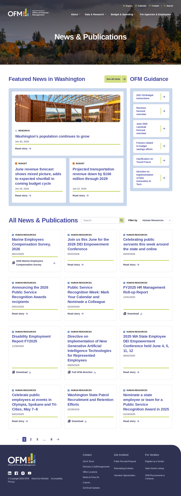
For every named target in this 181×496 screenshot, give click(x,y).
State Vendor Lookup (154, 468)
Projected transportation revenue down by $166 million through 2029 (93, 174)
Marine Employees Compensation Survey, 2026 (31, 244)
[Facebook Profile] (16, 473)
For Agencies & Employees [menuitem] (155, 14)
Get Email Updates (91, 488)
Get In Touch (88, 461)
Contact (155, 6)
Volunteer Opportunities (124, 475)
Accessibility (56, 478)
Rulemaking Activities (123, 468)
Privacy (11, 482)
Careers (86, 482)
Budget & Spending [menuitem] (122, 14)
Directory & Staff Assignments (96, 467)
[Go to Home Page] (28, 12)
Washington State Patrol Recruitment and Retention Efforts (90, 399)
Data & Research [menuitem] (94, 14)
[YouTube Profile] (29, 473)
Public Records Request (125, 461)
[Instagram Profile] (23, 473)
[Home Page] (21, 459)
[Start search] (121, 220)
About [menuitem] (74, 14)
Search (170, 6)
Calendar (142, 6)
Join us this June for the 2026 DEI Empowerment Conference (88, 244)
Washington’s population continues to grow (52, 136)
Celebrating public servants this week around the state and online (146, 244)
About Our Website (39, 478)
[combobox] (156, 220)
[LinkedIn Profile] (9, 473)
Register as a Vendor (154, 461)
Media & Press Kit (91, 477)
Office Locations (90, 472)
